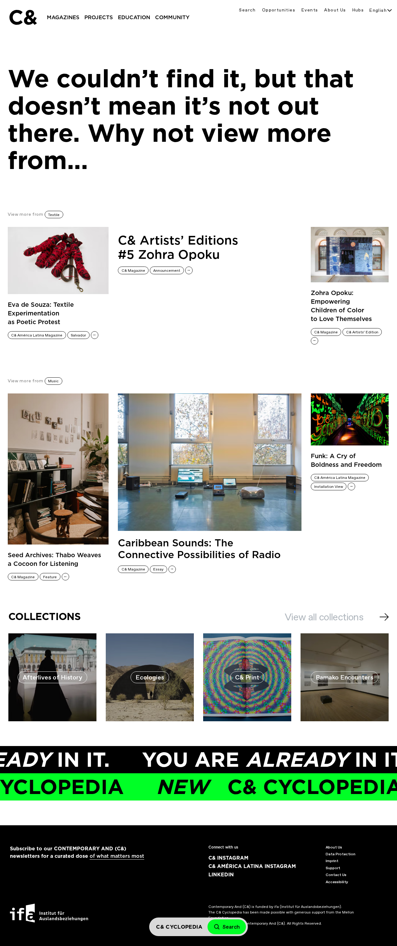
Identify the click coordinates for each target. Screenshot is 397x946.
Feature (50, 577)
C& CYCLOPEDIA (261, 787)
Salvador (78, 335)
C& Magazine (133, 270)
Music (53, 381)
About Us (335, 10)
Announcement (166, 270)
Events (309, 10)
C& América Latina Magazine (36, 335)
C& (22, 17)
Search (247, 10)
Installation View (328, 486)
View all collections (324, 617)
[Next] (384, 617)
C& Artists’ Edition (362, 332)
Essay (158, 569)
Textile (54, 215)
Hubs (358, 10)
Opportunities (278, 10)
